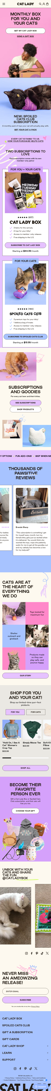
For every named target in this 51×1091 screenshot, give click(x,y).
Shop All (25, 768)
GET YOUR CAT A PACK (25, 130)
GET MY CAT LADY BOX (25, 31)
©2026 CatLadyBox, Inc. (25, 1075)
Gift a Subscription (17, 1032)
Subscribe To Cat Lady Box (25, 245)
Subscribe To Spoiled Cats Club (25, 337)
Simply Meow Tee (32, 743)
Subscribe (25, 1000)
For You (15, 712)
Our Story (25, 676)
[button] (3, 3)
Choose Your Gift (25, 811)
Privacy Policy (35, 1006)
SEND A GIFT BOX (25, 36)
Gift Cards (10, 1039)
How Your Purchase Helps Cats (26, 141)
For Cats (36, 712)
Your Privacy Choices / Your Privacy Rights (30, 1080)
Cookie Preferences (10, 1080)
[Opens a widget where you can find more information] (40, 1087)
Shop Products (25, 409)
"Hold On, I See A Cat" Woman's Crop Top (11, 745)
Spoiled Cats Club (16, 1025)
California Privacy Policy (23, 1078)
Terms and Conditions (39, 1078)
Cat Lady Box (12, 1018)
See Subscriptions (25, 403)
